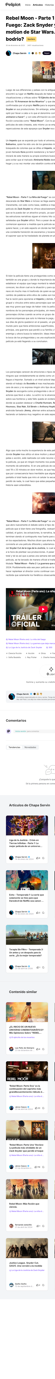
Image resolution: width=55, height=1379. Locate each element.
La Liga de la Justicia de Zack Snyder (28, 1270)
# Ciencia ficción (16, 1017)
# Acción (39, 1017)
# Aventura (29, 1017)
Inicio (28, 4)
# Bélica (12, 1135)
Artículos (38, 4)
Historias (49, 4)
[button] (44, 818)
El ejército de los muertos (23, 1037)
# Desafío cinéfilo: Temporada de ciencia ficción (27, 1076)
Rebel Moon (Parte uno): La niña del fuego (28, 1096)
